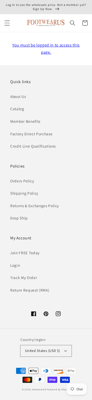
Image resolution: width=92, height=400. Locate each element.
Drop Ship (19, 217)
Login (15, 265)
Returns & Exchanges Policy (34, 205)
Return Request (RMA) (29, 290)
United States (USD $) (42, 350)
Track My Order (23, 277)
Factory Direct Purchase (31, 133)
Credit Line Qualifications (33, 146)
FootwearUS (39, 389)
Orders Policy (22, 180)
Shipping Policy (24, 193)
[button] (7, 23)
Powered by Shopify (58, 389)
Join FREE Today (25, 252)
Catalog (17, 108)
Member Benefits (25, 121)
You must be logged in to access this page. (46, 48)
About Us (18, 96)
